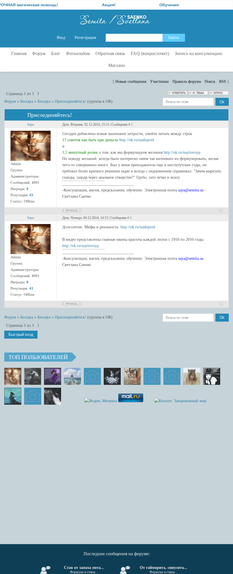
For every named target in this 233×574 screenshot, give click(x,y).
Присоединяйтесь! (70, 101)
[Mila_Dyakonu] (92, 376)
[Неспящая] (32, 376)
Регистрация (85, 37)
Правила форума (186, 81)
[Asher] (32, 396)
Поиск (210, 81)
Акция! (102, 5)
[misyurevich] (211, 376)
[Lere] (52, 396)
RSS (222, 81)
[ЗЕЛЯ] (72, 376)
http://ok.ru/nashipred (136, 140)
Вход (61, 37)
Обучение (162, 5)
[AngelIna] (52, 376)
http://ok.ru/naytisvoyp (182, 152)
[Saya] (12, 376)
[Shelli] (132, 376)
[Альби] (171, 376)
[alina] (191, 376)
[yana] (152, 376)
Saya (30, 124)
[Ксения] (12, 396)
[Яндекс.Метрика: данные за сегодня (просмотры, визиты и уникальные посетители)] (100, 401)
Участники (159, 81)
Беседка (26, 101)
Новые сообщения (130, 81)
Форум (10, 101)
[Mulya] (112, 376)
